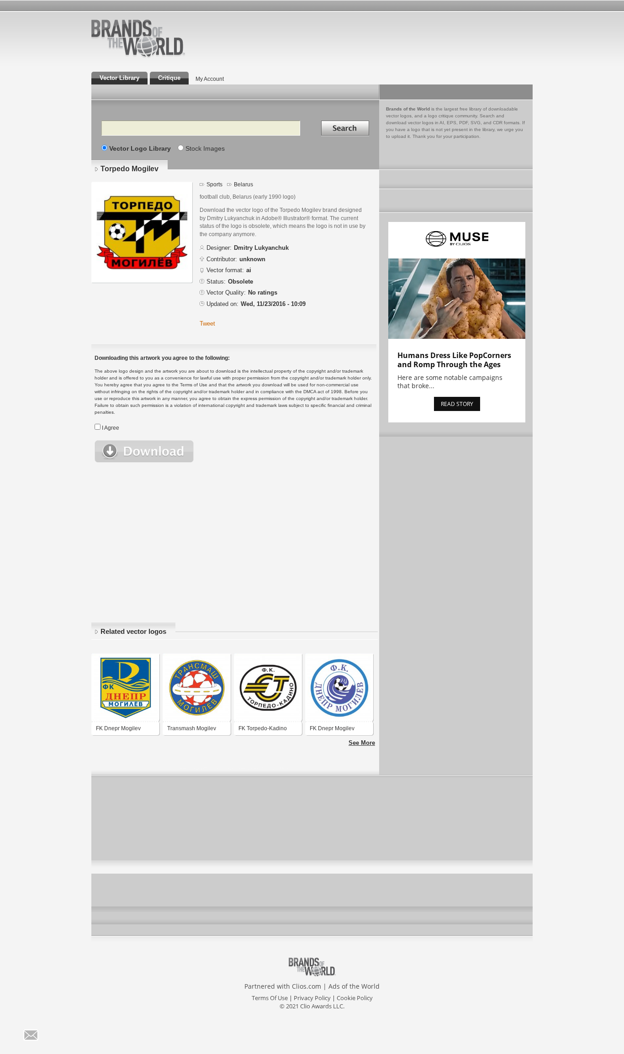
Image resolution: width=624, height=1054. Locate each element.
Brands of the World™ (138, 38)
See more (362, 742)
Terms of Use (270, 998)
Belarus (243, 184)
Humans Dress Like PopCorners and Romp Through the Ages (454, 359)
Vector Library (119, 77)
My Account (210, 79)
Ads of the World (354, 986)
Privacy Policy (312, 998)
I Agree (110, 428)
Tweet (207, 323)
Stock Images (205, 148)
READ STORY (457, 404)
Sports (214, 184)
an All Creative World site (167, 56)
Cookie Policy (355, 998)
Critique (169, 77)
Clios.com (306, 986)
